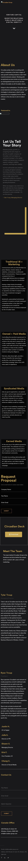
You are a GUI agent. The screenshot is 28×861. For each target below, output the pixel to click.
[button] (13, 534)
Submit (6, 511)
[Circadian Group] (6, 2)
